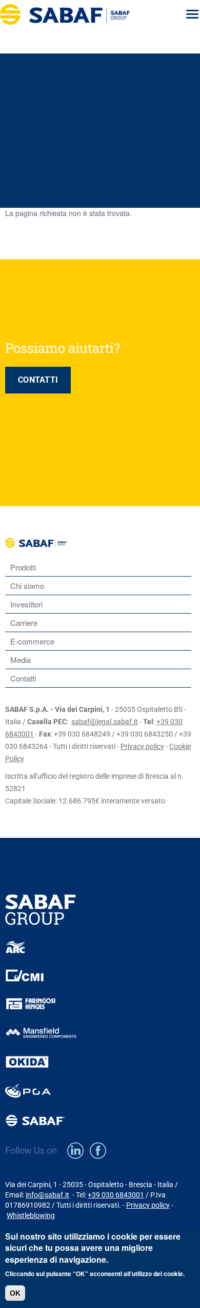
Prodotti (23, 567)
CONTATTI (38, 380)
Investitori (26, 604)
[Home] (81, 14)
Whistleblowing (31, 1215)
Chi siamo (27, 585)
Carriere (23, 622)
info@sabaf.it (47, 1195)
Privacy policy (142, 746)
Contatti (23, 678)
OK (15, 1293)
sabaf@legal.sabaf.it (104, 722)
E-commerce (32, 641)
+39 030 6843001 (116, 1195)
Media (20, 659)
